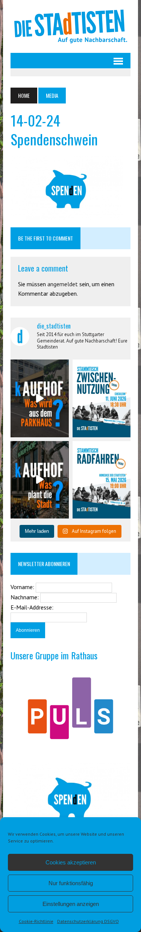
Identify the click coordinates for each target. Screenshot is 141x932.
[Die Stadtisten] (70, 26)
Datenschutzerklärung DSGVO (88, 921)
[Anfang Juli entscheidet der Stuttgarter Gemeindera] (39, 398)
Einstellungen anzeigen (70, 904)
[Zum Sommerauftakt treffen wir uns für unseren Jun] (101, 398)
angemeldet (62, 284)
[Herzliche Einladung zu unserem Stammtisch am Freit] (101, 479)
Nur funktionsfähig (71, 883)
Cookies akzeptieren (70, 862)
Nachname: (25, 597)
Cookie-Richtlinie (36, 921)
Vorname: (23, 587)
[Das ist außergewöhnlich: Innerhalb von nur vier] (39, 479)
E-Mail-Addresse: (32, 607)
